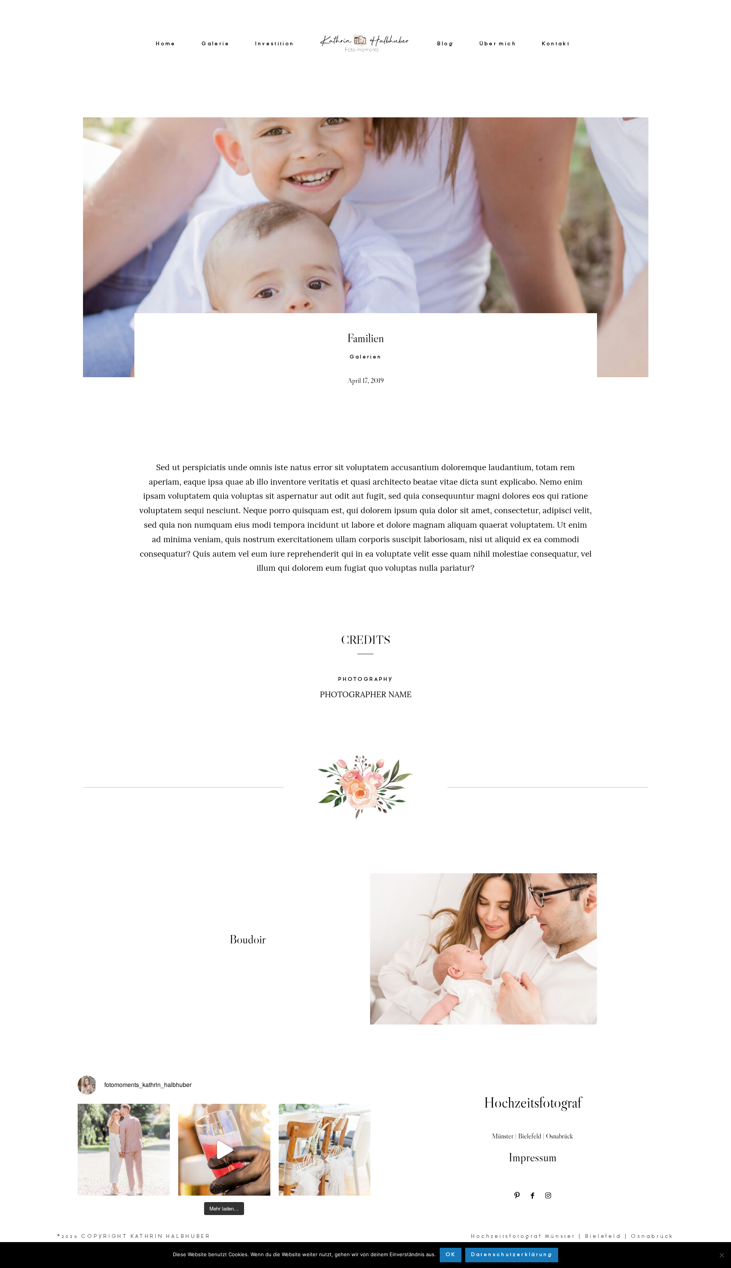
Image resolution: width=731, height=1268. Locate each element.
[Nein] (721, 1255)
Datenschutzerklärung (512, 1254)
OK (450, 1254)
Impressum (533, 1157)
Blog (445, 44)
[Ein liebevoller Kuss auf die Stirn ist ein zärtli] (124, 1150)
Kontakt (556, 44)
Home (166, 44)
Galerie (215, 44)
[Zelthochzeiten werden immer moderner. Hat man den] (325, 1150)
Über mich (497, 44)
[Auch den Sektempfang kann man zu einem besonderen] (224, 1150)
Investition (274, 44)
